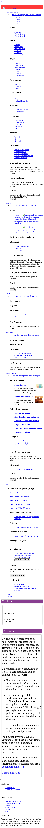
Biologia (17, 137)
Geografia (18, 99)
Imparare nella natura (22, 413)
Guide (13, 199)
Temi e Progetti (10, 373)
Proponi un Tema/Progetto (23, 469)
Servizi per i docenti (12, 790)
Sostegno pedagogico (22, 443)
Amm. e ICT (19, 126)
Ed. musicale (19, 55)
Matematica (18, 47)
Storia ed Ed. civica (21, 101)
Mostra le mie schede (21, 150)
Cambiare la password (22, 557)
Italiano (17, 45)
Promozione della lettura (23, 397)
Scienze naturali (20, 97)
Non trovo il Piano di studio (20, 504)
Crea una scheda (20, 152)
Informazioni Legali (12, 792)
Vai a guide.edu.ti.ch (17, 575)
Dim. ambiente (19, 49)
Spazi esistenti (19, 248)
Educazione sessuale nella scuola (26, 421)
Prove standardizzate (22, 432)
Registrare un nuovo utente (24, 553)
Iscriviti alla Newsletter (22, 353)
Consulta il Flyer (11, 772)
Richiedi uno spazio (21, 246)
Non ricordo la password (19, 493)
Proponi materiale (20, 158)
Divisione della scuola (13, 801)
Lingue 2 (17, 86)
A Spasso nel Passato (22, 425)
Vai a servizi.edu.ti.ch (22, 560)
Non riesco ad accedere (18, 500)
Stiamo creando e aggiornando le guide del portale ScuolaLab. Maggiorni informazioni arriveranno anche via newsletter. (26, 219)
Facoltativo (18, 32)
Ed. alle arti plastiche (21, 110)
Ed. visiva (18, 53)
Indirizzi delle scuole (12, 803)
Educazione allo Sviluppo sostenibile (28, 428)
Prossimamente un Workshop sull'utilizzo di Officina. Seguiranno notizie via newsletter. (27, 231)
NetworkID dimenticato (22, 555)
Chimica (17, 139)
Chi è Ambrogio (20, 584)
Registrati (8, 596)
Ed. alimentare (19, 122)
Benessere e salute (20, 445)
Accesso (4, 2)
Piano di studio (20, 385)
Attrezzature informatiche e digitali (26, 536)
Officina (8, 203)
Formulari (8, 805)
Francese (17, 69)
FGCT (16, 128)
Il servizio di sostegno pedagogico (27, 417)
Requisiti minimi (11, 794)
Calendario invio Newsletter (24, 317)
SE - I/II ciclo (19, 19)
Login (7, 594)
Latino (16, 88)
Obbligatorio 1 (19, 34)
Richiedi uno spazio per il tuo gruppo (27, 527)
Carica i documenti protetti (23, 156)
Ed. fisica (17, 51)
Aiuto (7, 484)
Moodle (8, 809)
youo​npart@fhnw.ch (13, 766)
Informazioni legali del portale (25, 588)
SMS (16, 23)
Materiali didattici (11, 12)
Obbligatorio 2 (19, 36)
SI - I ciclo (18, 17)
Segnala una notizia (21, 315)
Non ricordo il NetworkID (19, 497)
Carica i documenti (21, 154)
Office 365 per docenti (22, 586)
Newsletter (9, 332)
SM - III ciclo (19, 21)
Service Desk (10, 788)
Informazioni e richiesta (22, 545)
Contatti (17, 590)
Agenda (8, 293)
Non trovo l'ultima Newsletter (20, 508)
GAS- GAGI (10, 807)
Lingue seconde (20, 447)
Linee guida (18, 250)
